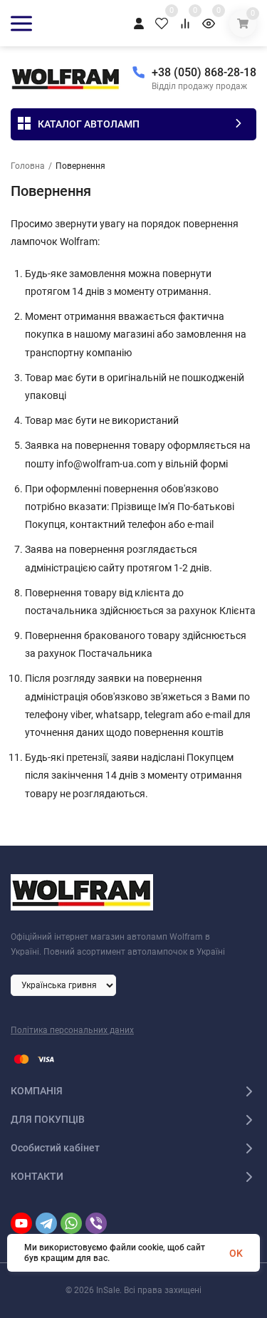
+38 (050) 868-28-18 (204, 72)
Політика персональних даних (72, 1030)
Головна (28, 166)
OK (236, 1253)
